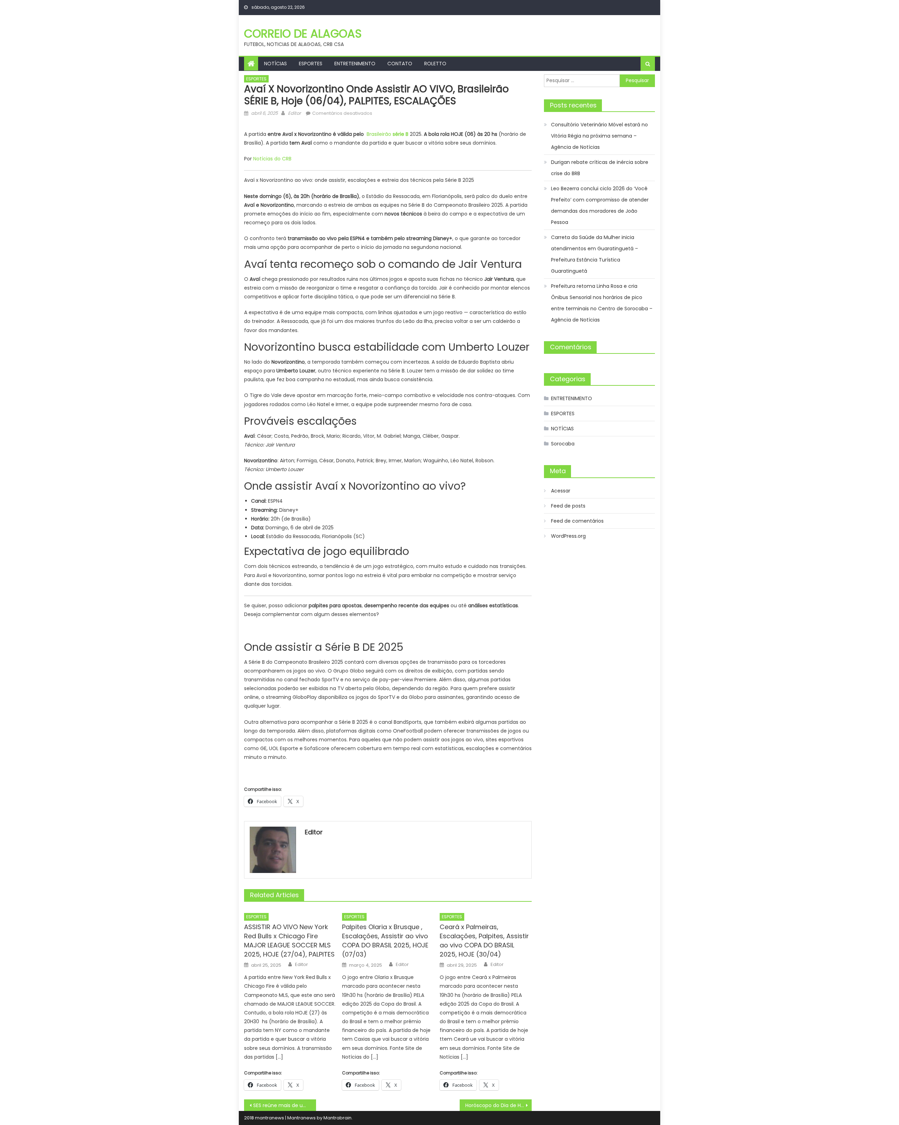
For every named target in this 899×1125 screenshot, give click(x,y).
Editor (294, 113)
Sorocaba (563, 443)
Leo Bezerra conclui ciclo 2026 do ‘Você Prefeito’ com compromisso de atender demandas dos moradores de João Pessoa (600, 205)
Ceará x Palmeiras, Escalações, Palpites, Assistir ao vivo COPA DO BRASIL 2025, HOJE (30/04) (484, 940)
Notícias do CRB (272, 158)
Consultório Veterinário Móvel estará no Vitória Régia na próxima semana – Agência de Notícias (599, 136)
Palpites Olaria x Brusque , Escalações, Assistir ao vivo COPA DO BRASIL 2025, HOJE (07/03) (385, 940)
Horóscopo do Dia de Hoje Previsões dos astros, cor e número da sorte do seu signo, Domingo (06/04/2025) (498, 1105)
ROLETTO (435, 63)
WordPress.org (568, 536)
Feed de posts (568, 505)
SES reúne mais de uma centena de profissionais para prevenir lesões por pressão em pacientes (284, 1105)
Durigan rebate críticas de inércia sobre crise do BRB (599, 168)
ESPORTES (310, 63)
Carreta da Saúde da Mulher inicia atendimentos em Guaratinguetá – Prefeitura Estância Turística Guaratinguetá (594, 254)
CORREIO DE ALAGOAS (303, 33)
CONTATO (399, 63)
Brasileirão (387, 134)
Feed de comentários (577, 520)
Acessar (560, 490)
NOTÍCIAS (275, 63)
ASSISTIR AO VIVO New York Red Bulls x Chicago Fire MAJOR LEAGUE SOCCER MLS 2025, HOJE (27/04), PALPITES (289, 940)
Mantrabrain (337, 1117)
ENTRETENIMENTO (354, 63)
